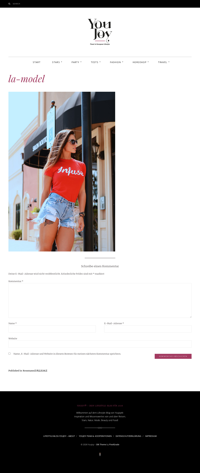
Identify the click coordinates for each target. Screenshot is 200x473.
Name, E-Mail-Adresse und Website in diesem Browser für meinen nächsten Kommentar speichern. (67, 353)
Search (16, 3)
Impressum (151, 436)
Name (12, 323)
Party (75, 62)
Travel (162, 62)
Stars (56, 62)
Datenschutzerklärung (128, 436)
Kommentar (15, 281)
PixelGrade (114, 444)
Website (12, 338)
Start (36, 62)
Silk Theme (101, 444)
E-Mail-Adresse (114, 323)
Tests (94, 62)
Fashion (115, 62)
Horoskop (139, 62)
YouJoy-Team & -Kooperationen (95, 436)
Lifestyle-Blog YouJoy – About (59, 436)
